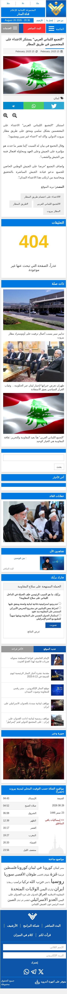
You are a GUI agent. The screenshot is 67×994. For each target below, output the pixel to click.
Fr (23, 3)
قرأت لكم (45, 935)
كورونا (22, 867)
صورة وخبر (58, 733)
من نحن (60, 20)
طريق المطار (20, 203)
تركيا (25, 882)
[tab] (33, 586)
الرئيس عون (52, 904)
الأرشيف (39, 20)
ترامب (17, 882)
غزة (54, 873)
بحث (59, 466)
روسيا (57, 881)
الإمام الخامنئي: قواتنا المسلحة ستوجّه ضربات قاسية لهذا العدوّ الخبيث (29, 660)
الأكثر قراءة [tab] (17, 649)
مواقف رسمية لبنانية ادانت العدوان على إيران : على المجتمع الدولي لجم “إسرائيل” (27, 720)
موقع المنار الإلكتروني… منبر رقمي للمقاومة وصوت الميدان (31, 690)
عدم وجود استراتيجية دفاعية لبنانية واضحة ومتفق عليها (33, 604)
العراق (43, 894)
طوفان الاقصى (43, 875)
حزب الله (37, 882)
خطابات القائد (56, 495)
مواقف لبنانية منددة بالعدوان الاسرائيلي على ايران (26, 705)
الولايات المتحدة (25, 888)
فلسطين (10, 868)
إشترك (34, 962)
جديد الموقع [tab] (50, 649)
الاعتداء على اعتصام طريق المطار (41, 196)
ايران (59, 888)
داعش (47, 882)
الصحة (61, 904)
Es (38, 3)
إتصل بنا (49, 20)
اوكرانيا (50, 889)
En (8, 3)
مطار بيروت (53, 211)
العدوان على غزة (30, 894)
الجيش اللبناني (39, 904)
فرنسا (61, 874)
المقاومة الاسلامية (56, 894)
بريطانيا (10, 882)
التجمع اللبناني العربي (48, 203)
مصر (62, 868)
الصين (12, 900)
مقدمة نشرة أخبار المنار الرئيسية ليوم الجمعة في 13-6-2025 (29, 675)
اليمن (43, 889)
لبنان (56, 98)
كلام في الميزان (23, 935)
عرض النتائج (33, 631)
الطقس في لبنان (23, 900)
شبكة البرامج (31, 925)
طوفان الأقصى (25, 874)
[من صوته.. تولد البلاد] (33, 759)
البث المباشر (34, 28)
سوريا (9, 874)
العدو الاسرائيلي (44, 899)
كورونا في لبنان (40, 867)
